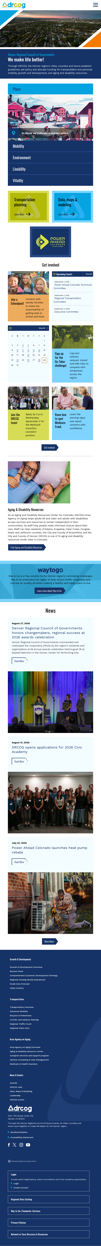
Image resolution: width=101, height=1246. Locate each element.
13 (34, 350)
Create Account (20, 1187)
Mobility (18, 146)
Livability (19, 169)
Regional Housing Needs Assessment (27, 980)
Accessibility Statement (21, 1137)
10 (17, 350)
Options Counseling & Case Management (29, 1060)
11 (23, 350)
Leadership (15, 1095)
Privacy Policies (18, 1222)
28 (39, 360)
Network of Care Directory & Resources (29, 1234)
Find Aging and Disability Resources (26, 547)
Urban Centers (17, 988)
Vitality (18, 180)
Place (17, 89)
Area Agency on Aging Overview (25, 1047)
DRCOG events (17, 1100)
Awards (13, 1083)
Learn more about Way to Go (49, 591)
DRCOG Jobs (16, 1087)
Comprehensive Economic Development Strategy (34, 975)
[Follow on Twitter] (14, 1145)
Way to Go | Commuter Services (25, 1211)
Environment (22, 157)
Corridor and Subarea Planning (24, 1020)
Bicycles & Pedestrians (20, 1015)
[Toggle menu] (95, 5)
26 (28, 360)
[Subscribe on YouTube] (28, 1145)
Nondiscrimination (18, 1132)
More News (49, 941)
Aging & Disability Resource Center (26, 1051)
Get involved (49, 447)
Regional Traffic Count (20, 1024)
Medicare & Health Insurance (23, 1064)
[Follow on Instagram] (21, 1145)
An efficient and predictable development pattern (45, 133)
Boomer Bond (16, 971)
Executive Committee (66, 311)
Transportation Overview (22, 1007)
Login (16, 1183)
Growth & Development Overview (26, 967)
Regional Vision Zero (20, 1028)
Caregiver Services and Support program (29, 1055)
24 (18, 360)
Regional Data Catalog (21, 1199)
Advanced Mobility (19, 1011)
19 (28, 355)
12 (28, 350)
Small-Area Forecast (19, 984)
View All (89, 274)
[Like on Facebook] (9, 1145)
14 (39, 350)
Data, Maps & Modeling (21, 1091)
